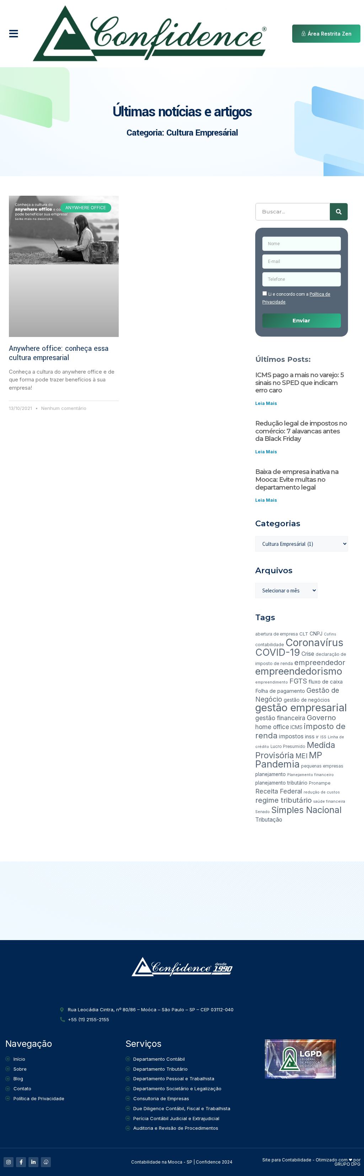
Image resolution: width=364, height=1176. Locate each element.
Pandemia (277, 764)
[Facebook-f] (21, 1162)
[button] (14, 33)
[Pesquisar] (339, 211)
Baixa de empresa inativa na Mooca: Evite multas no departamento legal (296, 479)
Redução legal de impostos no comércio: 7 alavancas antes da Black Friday (301, 431)
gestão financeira (280, 718)
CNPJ (316, 634)
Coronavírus (314, 642)
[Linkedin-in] (33, 1162)
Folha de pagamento (280, 690)
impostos (291, 736)
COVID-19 (277, 652)
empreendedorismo (298, 671)
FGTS (298, 681)
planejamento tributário (281, 783)
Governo (321, 717)
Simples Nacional (306, 810)
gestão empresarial (301, 707)
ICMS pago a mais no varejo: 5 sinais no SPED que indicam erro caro (299, 382)
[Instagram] (9, 1162)
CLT (303, 634)
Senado (262, 812)
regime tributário (283, 800)
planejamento (270, 774)
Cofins (330, 634)
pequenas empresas (322, 766)
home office (272, 727)
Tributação (268, 819)
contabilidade (269, 644)
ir (317, 736)
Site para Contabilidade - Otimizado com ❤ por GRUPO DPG (311, 1162)
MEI (301, 756)
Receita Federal (278, 791)
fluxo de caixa (326, 681)
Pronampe (319, 783)
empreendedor (319, 662)
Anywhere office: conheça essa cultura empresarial (58, 353)
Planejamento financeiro (310, 774)
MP (315, 755)
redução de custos (322, 792)
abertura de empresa (276, 634)
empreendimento (271, 682)
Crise (307, 653)
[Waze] (46, 1162)
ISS (323, 737)
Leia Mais (266, 403)
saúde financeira (329, 801)
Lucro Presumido (288, 746)
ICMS (296, 727)
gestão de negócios (307, 700)
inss (310, 736)
